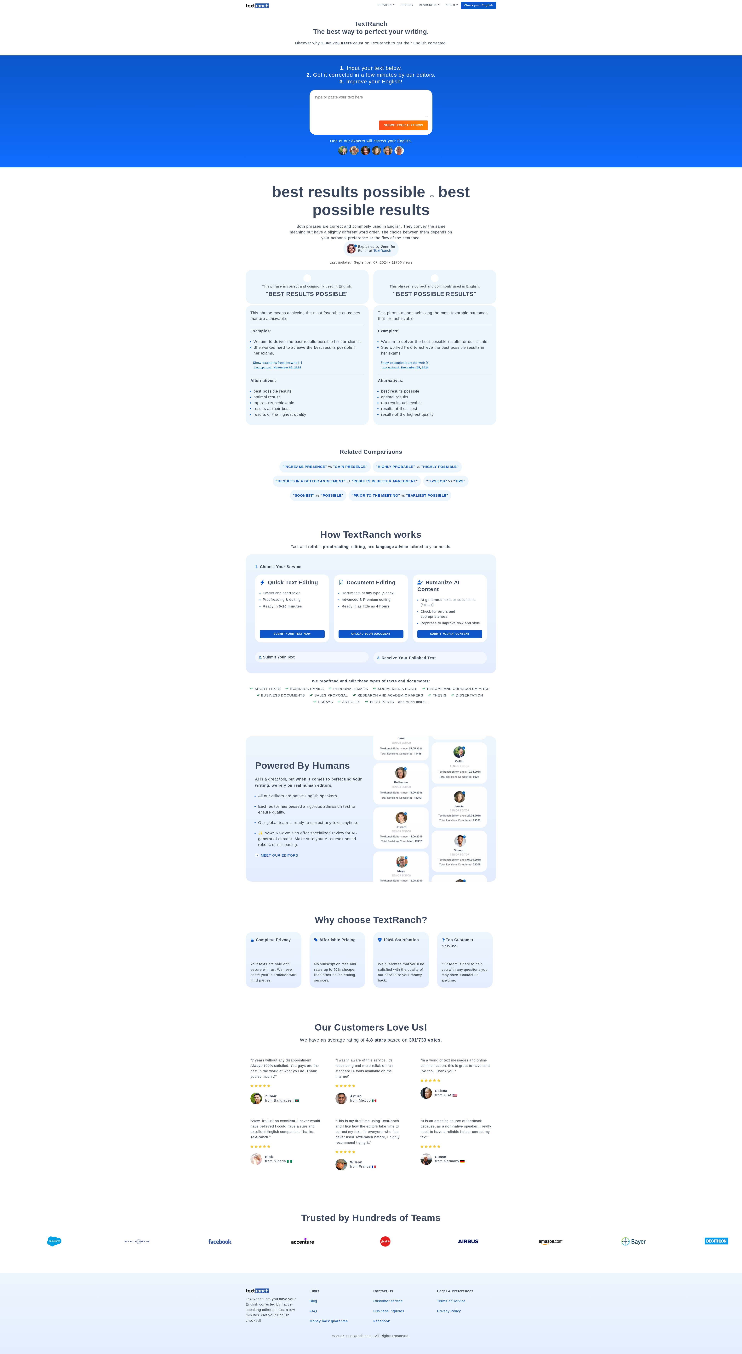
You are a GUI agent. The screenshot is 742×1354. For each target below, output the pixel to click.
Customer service (388, 1301)
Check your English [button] (478, 5)
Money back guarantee (329, 1321)
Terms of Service (451, 1301)
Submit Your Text (277, 657)
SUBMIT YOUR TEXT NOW (403, 125)
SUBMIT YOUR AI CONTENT (450, 633)
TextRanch (382, 251)
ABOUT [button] (451, 5)
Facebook (381, 1321)
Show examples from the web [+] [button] (277, 365)
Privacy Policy (449, 1311)
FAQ (313, 1311)
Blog (313, 1301)
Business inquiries (388, 1311)
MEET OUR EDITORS (279, 855)
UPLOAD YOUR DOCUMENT (371, 633)
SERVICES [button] (385, 5)
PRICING (407, 5)
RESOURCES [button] (428, 5)
